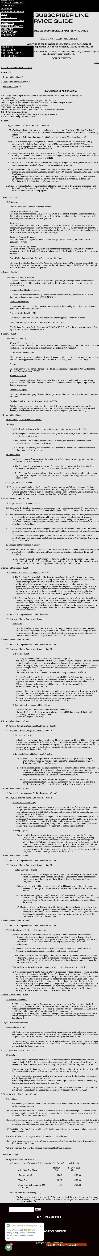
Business (6, 8)
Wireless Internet (13, 2)
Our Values (8, 50)
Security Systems (12, 20)
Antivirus (7, 23)
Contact (6, 41)
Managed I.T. (9, 17)
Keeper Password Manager (12, 28)
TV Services (8, 5)
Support (6, 38)
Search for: (4, 1209)
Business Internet (12, 11)
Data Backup (9, 32)
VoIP (4, 14)
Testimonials (9, 55)
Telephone (8, 35)
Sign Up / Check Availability (63, 1244)
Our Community (11, 52)
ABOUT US (7, 44)
